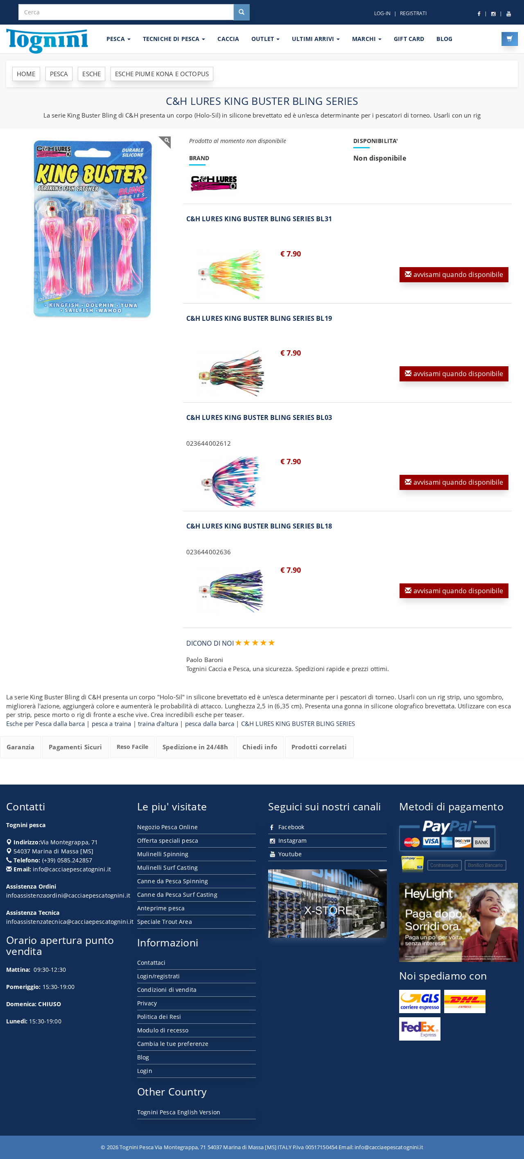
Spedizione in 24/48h (195, 747)
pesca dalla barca (210, 723)
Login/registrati (158, 976)
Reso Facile (133, 747)
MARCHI (364, 39)
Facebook (290, 827)
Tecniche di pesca (172, 39)
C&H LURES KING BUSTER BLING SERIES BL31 (259, 218)
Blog (143, 1057)
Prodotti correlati (319, 747)
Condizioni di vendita (166, 989)
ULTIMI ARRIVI (314, 39)
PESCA (116, 39)
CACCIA (228, 39)
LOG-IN (382, 13)
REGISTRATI (413, 13)
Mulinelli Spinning (163, 854)
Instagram (292, 840)
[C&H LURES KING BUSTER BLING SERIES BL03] (231, 482)
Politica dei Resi (159, 1017)
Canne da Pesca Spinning (172, 881)
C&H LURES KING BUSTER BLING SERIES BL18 (259, 526)
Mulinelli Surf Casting (167, 867)
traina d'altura (158, 723)
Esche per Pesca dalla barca (45, 723)
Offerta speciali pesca (167, 840)
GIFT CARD (409, 39)
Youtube (289, 854)
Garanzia (20, 747)
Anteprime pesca (161, 908)
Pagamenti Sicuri (75, 747)
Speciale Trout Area (164, 921)
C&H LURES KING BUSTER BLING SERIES (298, 723)
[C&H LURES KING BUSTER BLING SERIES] (91, 229)
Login (144, 1071)
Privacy (147, 1003)
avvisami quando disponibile (457, 274)
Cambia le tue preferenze (172, 1044)
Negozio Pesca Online (167, 827)
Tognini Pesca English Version (178, 1112)
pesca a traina (111, 723)
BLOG (444, 39)
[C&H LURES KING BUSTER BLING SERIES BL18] (231, 590)
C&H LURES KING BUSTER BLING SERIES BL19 (259, 318)
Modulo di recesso (162, 1030)
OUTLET (263, 39)
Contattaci (151, 962)
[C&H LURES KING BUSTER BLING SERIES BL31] (231, 274)
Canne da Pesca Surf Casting (177, 894)
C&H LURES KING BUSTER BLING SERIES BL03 (259, 417)
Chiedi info (259, 747)
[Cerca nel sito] (241, 12)
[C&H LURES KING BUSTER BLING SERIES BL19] (231, 373)
